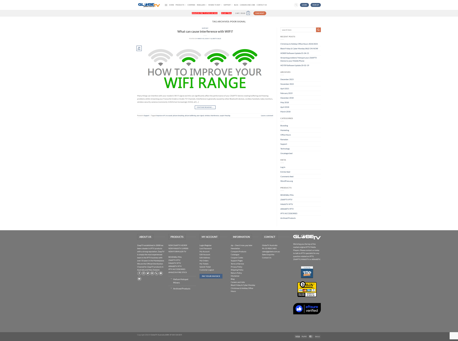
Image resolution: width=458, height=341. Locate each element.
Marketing (284, 130)
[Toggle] (171, 278)
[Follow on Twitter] (148, 273)
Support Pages (237, 260)
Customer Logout (207, 270)
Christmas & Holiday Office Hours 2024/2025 (299, 44)
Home (171, 5)
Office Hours (285, 135)
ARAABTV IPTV (287, 209)
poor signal (200, 115)
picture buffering (190, 115)
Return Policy (236, 273)
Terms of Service (237, 264)
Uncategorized (286, 153)
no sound (169, 115)
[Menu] (166, 5)
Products (180, 5)
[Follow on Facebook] (139, 273)
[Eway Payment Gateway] (307, 289)
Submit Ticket (205, 267)
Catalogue (235, 254)
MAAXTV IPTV (286, 204)
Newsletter (235, 248)
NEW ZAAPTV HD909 (177, 245)
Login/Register (206, 245)
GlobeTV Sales (216, 38)
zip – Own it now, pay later (241, 245)
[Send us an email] (152, 273)
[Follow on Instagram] (144, 273)
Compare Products (238, 251)
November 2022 (287, 84)
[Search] (296, 5)
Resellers (201, 5)
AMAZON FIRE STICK (177, 272)
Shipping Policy (237, 270)
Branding (284, 125)
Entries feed (285, 172)
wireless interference (212, 115)
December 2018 (287, 98)
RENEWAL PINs (287, 195)
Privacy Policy (236, 267)
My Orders (204, 260)
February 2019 (286, 93)
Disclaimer (235, 276)
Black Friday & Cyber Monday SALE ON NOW (299, 48)
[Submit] (318, 29)
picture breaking (178, 115)
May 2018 (284, 102)
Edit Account (205, 254)
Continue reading (205, 107)
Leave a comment (267, 115)
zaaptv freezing (225, 115)
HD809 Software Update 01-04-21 (294, 53)
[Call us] (157, 273)
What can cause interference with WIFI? (205, 31)
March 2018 (285, 111)
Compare (191, 5)
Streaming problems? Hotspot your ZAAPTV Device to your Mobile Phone (298, 59)
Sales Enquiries (268, 254)
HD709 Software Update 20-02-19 (294, 65)
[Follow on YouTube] (139, 279)
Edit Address (205, 257)
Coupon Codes (237, 257)
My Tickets (204, 264)
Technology (285, 148)
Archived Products (288, 218)
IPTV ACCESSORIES (288, 213)
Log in (282, 167)
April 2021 (284, 88)
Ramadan (284, 139)
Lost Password (206, 248)
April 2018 (284, 107)
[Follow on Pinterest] (161, 273)
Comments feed (286, 176)
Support (227, 5)
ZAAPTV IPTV (286, 199)
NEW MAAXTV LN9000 (178, 248)
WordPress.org (286, 181)
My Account (205, 251)
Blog (236, 5)
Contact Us (262, 5)
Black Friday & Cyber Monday (243, 285)
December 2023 (287, 79)
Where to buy (214, 5)
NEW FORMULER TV (177, 251)
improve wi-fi (160, 115)
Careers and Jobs (247, 5)
